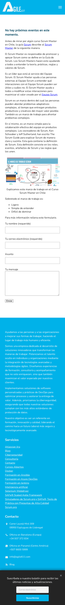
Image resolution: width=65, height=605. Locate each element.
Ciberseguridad (13, 455)
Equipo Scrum (49, 94)
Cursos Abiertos (14, 467)
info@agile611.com (19, 556)
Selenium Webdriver (17, 491)
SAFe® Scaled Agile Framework (23, 495)
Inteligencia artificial (16, 487)
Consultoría (11, 459)
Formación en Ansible (17, 475)
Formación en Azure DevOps (21, 479)
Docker (9, 471)
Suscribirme (32, 598)
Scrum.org (11, 507)
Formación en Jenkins (17, 483)
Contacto (10, 463)
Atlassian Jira (12, 447)
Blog (7, 451)
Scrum (27, 44)
